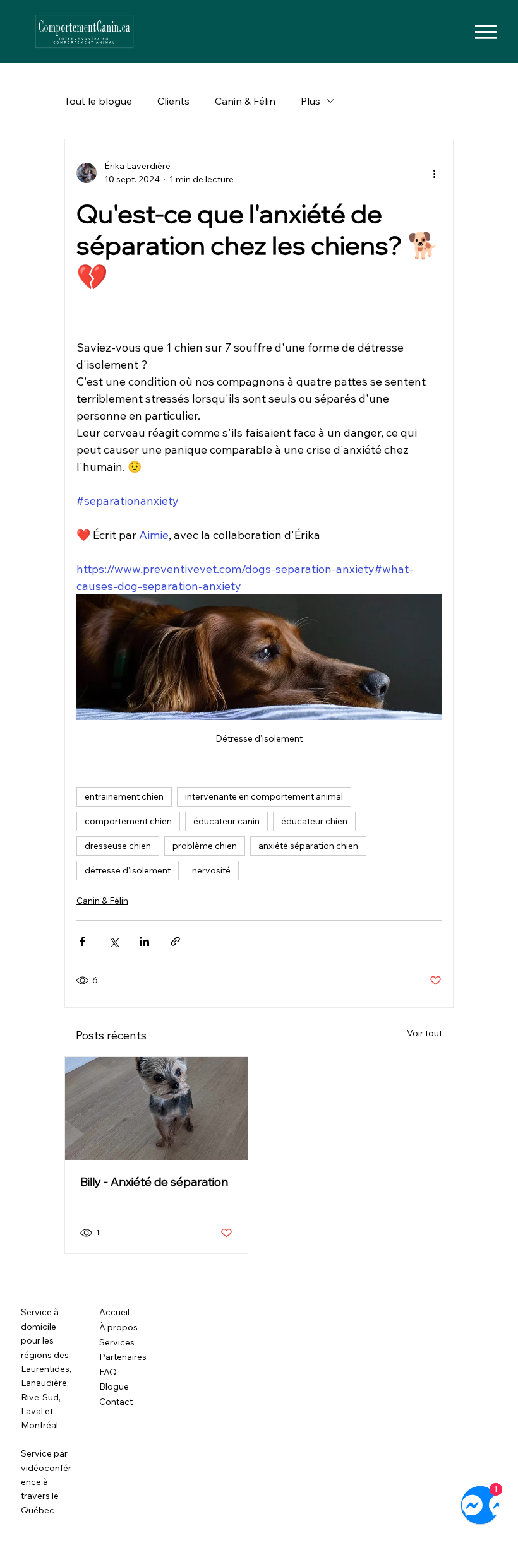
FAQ (108, 1372)
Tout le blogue (98, 101)
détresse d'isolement (128, 870)
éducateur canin (226, 821)
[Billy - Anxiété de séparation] (156, 1108)
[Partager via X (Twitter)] (113, 941)
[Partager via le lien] (175, 941)
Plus (310, 101)
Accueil (114, 1312)
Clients (173, 101)
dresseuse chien (118, 845)
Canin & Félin (245, 101)
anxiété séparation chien (308, 845)
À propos (118, 1327)
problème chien (204, 845)
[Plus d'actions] (434, 172)
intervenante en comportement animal (264, 796)
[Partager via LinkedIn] (144, 941)
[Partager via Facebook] (82, 941)
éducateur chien (314, 821)
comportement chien (128, 821)
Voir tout (424, 1033)
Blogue (114, 1386)
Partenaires (123, 1357)
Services (117, 1342)
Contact (116, 1401)
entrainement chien (124, 796)
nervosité (211, 870)
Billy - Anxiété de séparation (154, 1181)
